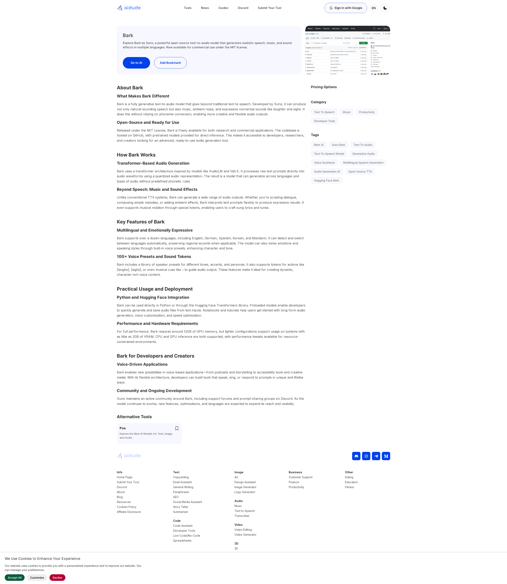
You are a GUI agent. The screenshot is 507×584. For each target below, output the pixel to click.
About (121, 492)
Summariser (180, 511)
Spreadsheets (182, 540)
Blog (120, 497)
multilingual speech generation (363, 162)
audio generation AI (327, 171)
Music (347, 112)
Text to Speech (324, 112)
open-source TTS (360, 171)
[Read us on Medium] (386, 456)
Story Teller (180, 507)
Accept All (14, 577)
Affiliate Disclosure (129, 511)
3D (236, 548)
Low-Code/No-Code (186, 535)
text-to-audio (363, 144)
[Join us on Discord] (356, 456)
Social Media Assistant (187, 502)
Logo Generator (244, 492)
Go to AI (136, 63)
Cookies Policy (126, 507)
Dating (349, 477)
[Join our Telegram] (376, 456)
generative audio (363, 153)
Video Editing (243, 529)
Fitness (349, 487)
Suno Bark (338, 144)
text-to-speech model (329, 153)
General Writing (183, 487)
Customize (37, 577)
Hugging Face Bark (326, 180)
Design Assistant (245, 482)
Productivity (367, 112)
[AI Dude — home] (129, 8)
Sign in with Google (348, 8)
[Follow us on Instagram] (366, 456)
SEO (176, 497)
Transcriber (242, 515)
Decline (57, 577)
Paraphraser (181, 492)
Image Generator (245, 487)
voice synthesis (324, 162)
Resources (124, 502)
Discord (243, 8)
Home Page (124, 477)
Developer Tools (324, 121)
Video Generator (245, 534)
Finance (294, 482)
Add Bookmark (170, 63)
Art (236, 477)
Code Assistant (183, 525)
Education (351, 482)
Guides (223, 8)
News (205, 8)
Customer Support (301, 477)
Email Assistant (182, 482)
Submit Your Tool (269, 8)
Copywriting (181, 477)
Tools (188, 8)
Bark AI (319, 144)
